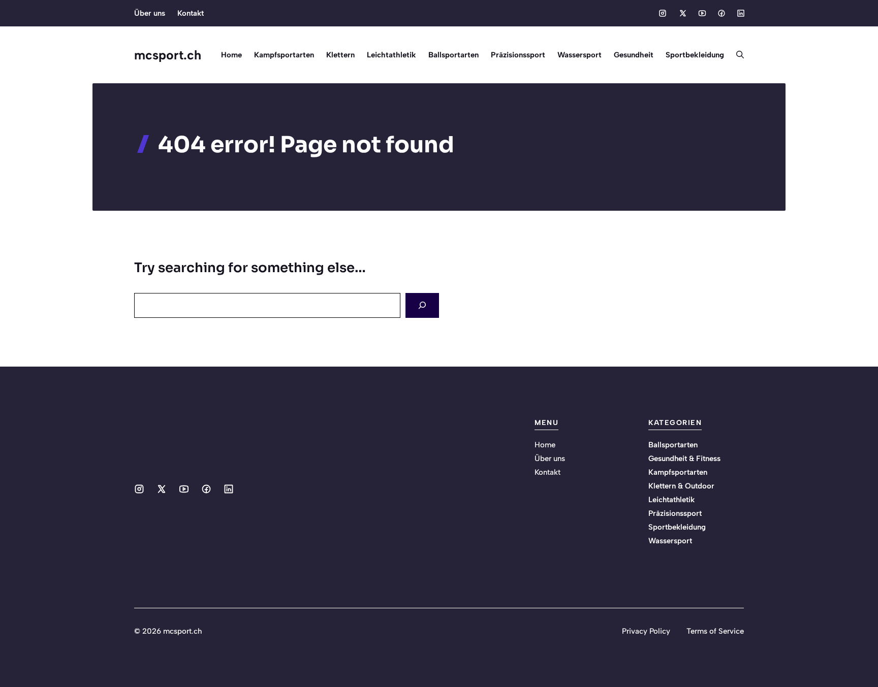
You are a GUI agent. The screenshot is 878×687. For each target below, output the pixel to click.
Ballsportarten (453, 54)
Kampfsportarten (284, 54)
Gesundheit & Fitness (684, 458)
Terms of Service (715, 631)
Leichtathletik (391, 54)
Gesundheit (633, 54)
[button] (737, 55)
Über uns (149, 13)
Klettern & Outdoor (681, 485)
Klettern (340, 54)
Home (231, 54)
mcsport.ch (167, 54)
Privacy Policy (646, 631)
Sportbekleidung (695, 54)
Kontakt (190, 13)
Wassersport (579, 54)
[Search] (422, 305)
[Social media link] (662, 13)
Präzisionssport (518, 54)
